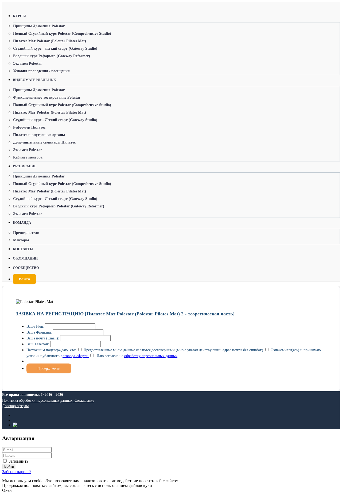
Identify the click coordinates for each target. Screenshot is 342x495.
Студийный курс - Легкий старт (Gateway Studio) (55, 49)
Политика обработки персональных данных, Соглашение (48, 401)
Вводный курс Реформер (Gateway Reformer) (51, 56)
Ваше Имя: (35, 326)
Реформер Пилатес (29, 127)
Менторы (21, 240)
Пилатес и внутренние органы (39, 135)
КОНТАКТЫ (23, 249)
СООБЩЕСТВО (26, 268)
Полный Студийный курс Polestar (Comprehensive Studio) (62, 34)
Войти (24, 279)
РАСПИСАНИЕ (25, 166)
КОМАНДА (22, 223)
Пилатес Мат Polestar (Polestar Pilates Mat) (49, 41)
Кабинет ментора (27, 157)
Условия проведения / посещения (41, 71)
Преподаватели (26, 233)
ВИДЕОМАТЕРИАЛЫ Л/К (34, 80)
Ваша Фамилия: (39, 332)
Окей (7, 490)
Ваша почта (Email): (42, 338)
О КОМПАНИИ (25, 258)
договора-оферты (75, 356)
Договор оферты (15, 406)
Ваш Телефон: (37, 344)
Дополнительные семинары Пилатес (44, 142)
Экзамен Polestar (27, 63)
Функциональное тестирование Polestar (46, 97)
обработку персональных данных (150, 356)
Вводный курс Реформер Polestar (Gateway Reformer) (58, 206)
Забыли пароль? (16, 471)
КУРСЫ (19, 16)
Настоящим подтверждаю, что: (51, 350)
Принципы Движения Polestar (39, 26)
